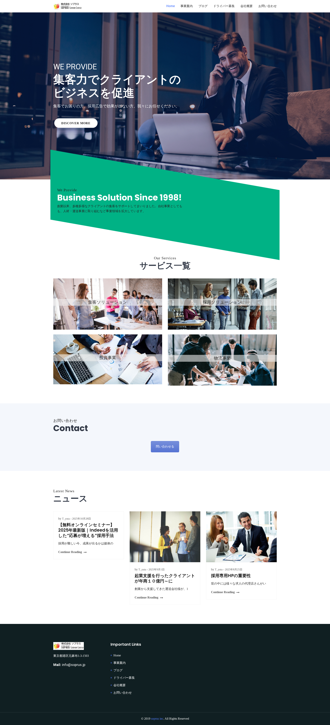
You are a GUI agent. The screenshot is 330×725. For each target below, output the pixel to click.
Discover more (76, 113)
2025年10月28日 (81, 518)
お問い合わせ (267, 6)
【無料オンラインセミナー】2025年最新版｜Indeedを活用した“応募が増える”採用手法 (88, 530)
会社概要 (246, 6)
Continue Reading (70, 552)
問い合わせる (165, 446)
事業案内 (186, 6)
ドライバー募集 (224, 6)
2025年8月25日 (233, 569)
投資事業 (107, 359)
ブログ (203, 6)
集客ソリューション (107, 304)
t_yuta (66, 518)
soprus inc (157, 718)
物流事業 (222, 360)
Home (170, 6)
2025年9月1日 (157, 569)
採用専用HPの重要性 (231, 576)
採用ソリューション (222, 304)
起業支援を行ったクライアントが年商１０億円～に (165, 578)
